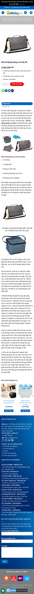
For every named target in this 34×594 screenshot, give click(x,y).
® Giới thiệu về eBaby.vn (10, 446)
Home (4, 19)
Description (6, 103)
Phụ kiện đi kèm (25, 20)
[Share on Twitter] (9, 90)
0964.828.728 (14, 471)
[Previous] (1, 399)
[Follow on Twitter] (9, 440)
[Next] (33, 399)
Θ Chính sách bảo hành (9, 455)
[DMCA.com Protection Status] (17, 590)
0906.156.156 (17, 476)
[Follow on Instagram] (6, 440)
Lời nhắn (4, 546)
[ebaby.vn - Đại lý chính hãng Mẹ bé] (14, 12)
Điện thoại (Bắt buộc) (8, 538)
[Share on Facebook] (6, 90)
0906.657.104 (18, 464)
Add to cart (17, 84)
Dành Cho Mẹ (22, 19)
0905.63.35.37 (21, 494)
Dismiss (22, 4)
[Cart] (31, 12)
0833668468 (16, 510)
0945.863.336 (21, 480)
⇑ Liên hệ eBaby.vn (8, 448)
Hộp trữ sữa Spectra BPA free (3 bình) (25, 403)
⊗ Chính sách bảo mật (9, 453)
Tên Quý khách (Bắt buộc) (10, 531)
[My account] (25, 12)
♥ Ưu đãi (5, 451)
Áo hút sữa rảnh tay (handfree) (8, 402)
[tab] (17, 103)
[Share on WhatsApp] (2, 90)
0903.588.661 (16, 485)
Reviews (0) (5, 106)
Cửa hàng (11, 19)
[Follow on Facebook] (2, 440)
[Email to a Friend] (12, 90)
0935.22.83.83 (17, 489)
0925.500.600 (18, 499)
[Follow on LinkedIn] (12, 440)
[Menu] (2, 12)
